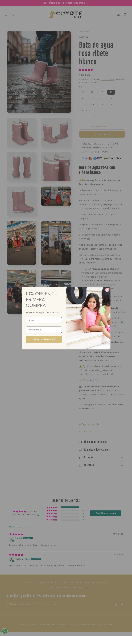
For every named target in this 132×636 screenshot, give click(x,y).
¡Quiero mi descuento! (44, 339)
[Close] (107, 290)
